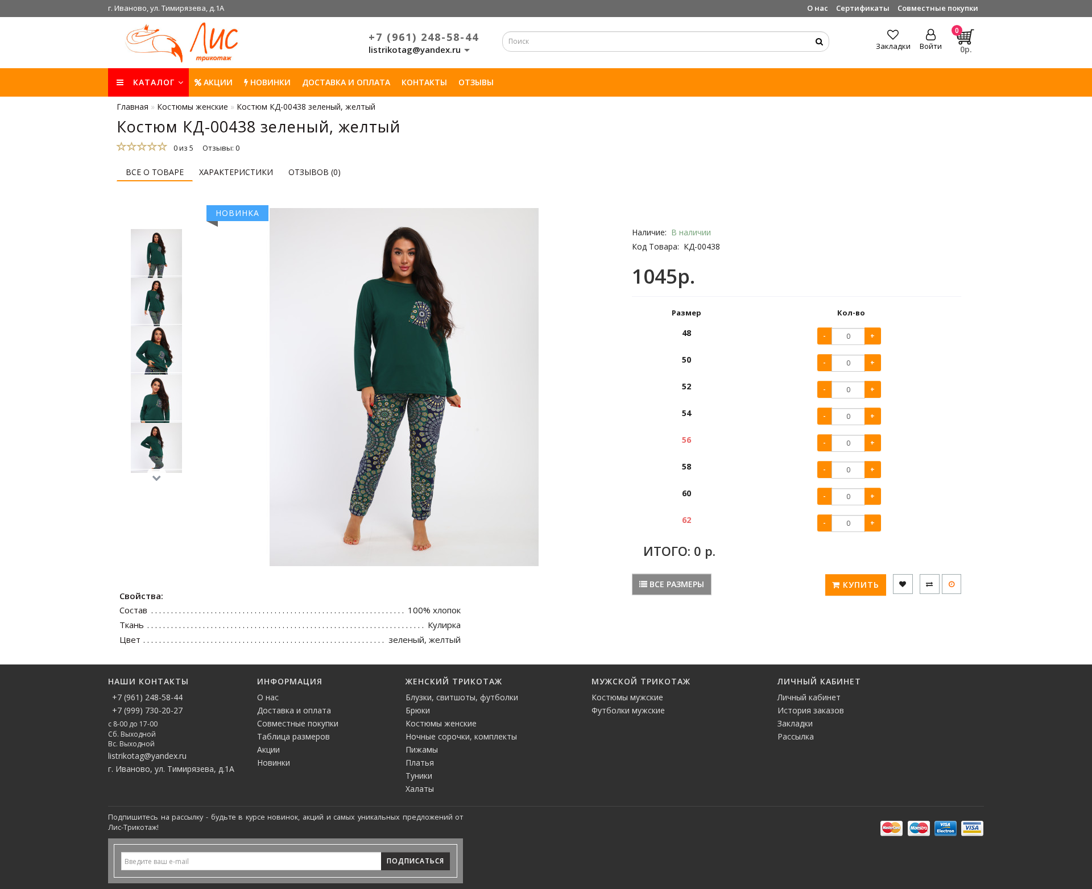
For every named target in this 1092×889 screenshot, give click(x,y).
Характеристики (236, 172)
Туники (419, 775)
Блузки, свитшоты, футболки (462, 697)
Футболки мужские (628, 710)
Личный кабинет (809, 697)
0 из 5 (181, 148)
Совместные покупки (937, 8)
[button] (156, 217)
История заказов (810, 710)
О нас (817, 8)
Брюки (418, 710)
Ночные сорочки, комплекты (461, 736)
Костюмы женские (441, 723)
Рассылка (795, 736)
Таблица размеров (293, 736)
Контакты (424, 82)
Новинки (273, 762)
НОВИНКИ (269, 82)
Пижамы (422, 749)
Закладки (795, 723)
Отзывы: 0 (220, 148)
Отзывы (476, 82)
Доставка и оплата (346, 82)
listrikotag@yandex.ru (147, 755)
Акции (217, 82)
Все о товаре (155, 172)
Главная (132, 106)
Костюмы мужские (627, 697)
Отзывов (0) (314, 172)
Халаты (420, 788)
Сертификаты (863, 8)
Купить (859, 584)
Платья (420, 762)
